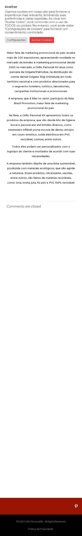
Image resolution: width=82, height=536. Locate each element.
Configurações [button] (16, 39)
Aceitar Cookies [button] (42, 39)
